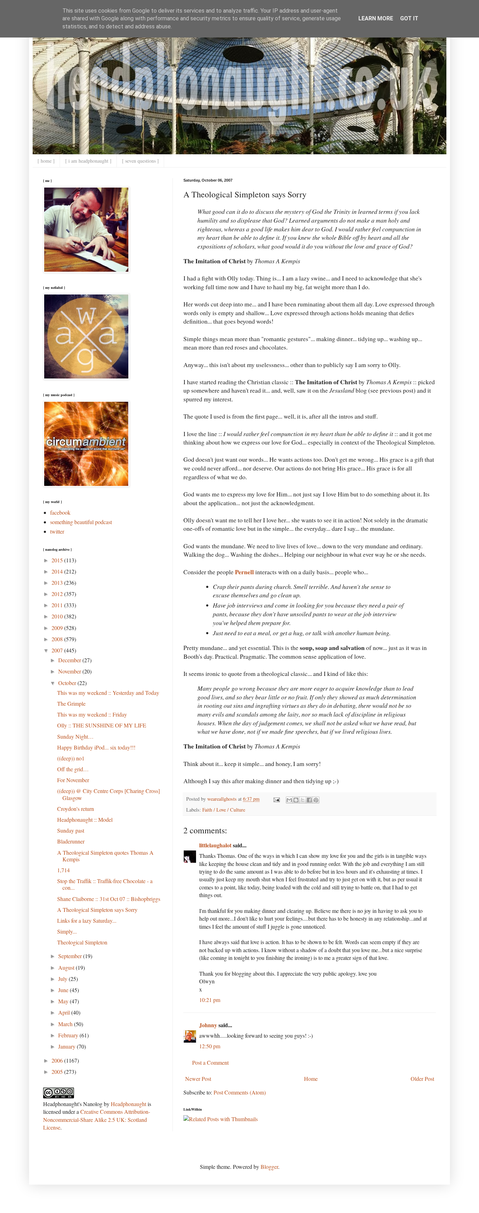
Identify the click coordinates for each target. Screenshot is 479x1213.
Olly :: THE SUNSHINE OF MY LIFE (101, 725)
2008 (58, 639)
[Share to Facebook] (309, 800)
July (63, 978)
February (69, 1035)
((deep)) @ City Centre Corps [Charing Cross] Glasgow (108, 794)
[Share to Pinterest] (315, 800)
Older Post (422, 1078)
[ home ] (46, 160)
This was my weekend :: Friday (92, 714)
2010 (58, 616)
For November (73, 780)
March (66, 1024)
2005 (58, 1071)
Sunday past (70, 830)
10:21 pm (209, 999)
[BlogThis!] (295, 800)
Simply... (67, 931)
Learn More (375, 18)
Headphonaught (128, 1103)
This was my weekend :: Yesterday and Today (108, 692)
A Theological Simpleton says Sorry (97, 909)
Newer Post (198, 1078)
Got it (409, 18)
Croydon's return (75, 808)
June (64, 990)
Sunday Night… (75, 736)
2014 (58, 571)
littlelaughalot (215, 845)
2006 (58, 1060)
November (70, 671)
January (67, 1046)
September (70, 956)
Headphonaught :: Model (85, 819)
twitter (57, 531)
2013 (58, 582)
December (70, 660)
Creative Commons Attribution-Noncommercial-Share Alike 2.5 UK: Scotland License (96, 1119)
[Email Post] (276, 798)
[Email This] (289, 800)
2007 (58, 650)
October (67, 682)
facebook (60, 512)
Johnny (208, 1025)
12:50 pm (209, 1046)
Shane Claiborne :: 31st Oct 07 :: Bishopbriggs (108, 898)
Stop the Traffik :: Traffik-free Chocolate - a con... (105, 884)
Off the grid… (73, 769)
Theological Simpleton (82, 942)
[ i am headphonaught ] (88, 160)
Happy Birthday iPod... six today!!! (96, 747)
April (64, 1012)
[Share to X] (302, 800)
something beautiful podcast (81, 522)
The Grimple (71, 703)
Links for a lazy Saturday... (86, 920)
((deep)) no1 (71, 758)
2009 (58, 627)
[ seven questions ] (140, 160)
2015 (58, 560)
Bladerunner (71, 841)
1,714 (63, 870)
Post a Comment (210, 1062)
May (64, 1001)
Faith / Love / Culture (223, 809)
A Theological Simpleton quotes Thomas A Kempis (105, 856)
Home (311, 1078)
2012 (58, 593)
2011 (58, 605)
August (67, 967)
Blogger (269, 1166)
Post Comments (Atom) (240, 1092)
